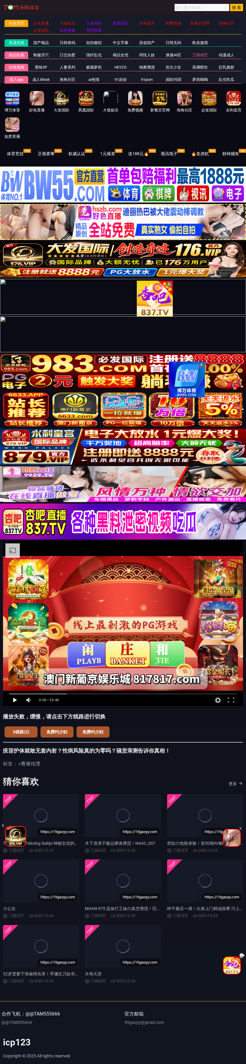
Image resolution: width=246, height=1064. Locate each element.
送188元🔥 (138, 153)
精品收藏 (16, 55)
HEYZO (120, 67)
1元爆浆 (107, 153)
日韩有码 (67, 42)
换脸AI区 (173, 55)
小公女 (9, 908)
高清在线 (16, 42)
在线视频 (16, 67)
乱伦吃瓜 (226, 79)
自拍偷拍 (94, 42)
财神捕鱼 (230, 153)
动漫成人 (226, 55)
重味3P (41, 67)
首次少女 (173, 67)
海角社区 (67, 79)
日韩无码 (173, 42)
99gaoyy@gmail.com (144, 1022)
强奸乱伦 (94, 55)
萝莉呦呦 (200, 79)
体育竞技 (15, 153)
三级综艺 (200, 55)
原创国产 (147, 42)
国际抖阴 (173, 79)
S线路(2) (21, 731)
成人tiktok (41, 79)
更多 (233, 783)
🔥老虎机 (200, 153)
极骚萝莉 (94, 67)
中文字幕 (120, 42)
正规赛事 (46, 153)
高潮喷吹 (200, 67)
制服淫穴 (41, 55)
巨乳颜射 (226, 67)
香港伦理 (30, 764)
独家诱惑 (147, 67)
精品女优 (120, 55)
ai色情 (93, 79)
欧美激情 (200, 42)
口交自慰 (67, 55)
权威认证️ (76, 153)
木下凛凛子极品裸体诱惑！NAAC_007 (120, 843)
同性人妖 (147, 55)
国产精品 (41, 42)
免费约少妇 (57, 731)
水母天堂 (93, 973)
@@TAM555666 (17, 1022)
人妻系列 (67, 67)
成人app (16, 79)
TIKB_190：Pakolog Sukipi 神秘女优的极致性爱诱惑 (51, 843)
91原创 (121, 79)
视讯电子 (169, 153)
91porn (147, 79)
